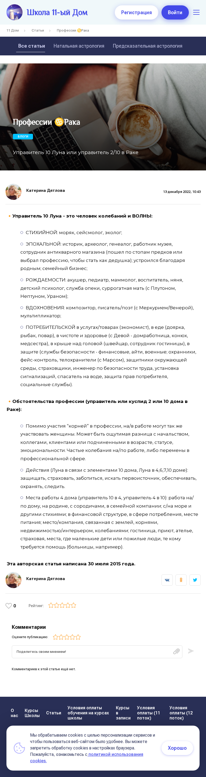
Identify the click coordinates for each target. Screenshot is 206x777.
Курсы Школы (32, 713)
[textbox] (97, 651)
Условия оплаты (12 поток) (181, 713)
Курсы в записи (123, 713)
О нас (14, 713)
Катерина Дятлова (45, 190)
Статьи (38, 30)
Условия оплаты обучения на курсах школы (88, 713)
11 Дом (12, 30)
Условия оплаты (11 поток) (148, 713)
